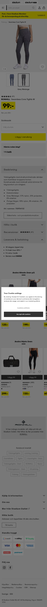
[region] (23, 303)
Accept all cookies (23, 314)
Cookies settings (23, 308)
